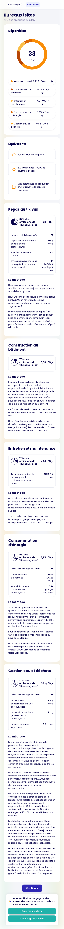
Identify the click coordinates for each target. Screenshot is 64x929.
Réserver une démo (32, 911)
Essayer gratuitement (32, 918)
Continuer (32, 888)
